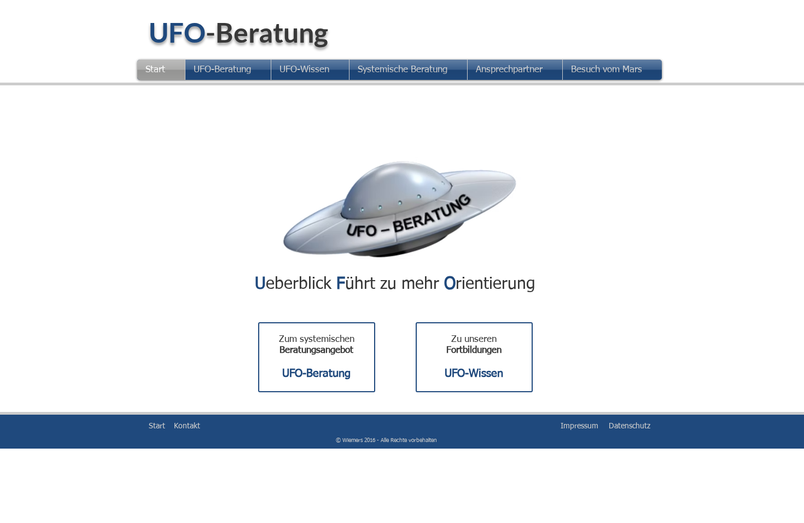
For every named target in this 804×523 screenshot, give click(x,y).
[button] (228, 70)
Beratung (271, 32)
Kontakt (187, 426)
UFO (177, 32)
